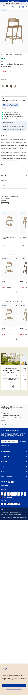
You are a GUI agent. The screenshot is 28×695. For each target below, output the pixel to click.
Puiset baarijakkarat (5, 202)
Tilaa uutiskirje (22, 441)
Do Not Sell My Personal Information (8, 512)
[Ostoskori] (23, 7)
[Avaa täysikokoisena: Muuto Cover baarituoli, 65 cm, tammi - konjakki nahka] (14, 31)
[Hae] (13, 7)
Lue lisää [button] (4, 108)
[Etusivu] (1, 54)
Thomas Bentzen (4, 68)
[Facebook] (5, 482)
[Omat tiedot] (16, 7)
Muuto (2, 61)
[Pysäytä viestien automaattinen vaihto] (26, 1)
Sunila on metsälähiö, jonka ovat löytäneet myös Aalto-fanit (10, 370)
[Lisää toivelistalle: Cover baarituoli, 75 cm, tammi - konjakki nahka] (16, 213)
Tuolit (11, 54)
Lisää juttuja (14, 394)
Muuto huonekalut (5, 198)
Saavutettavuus (19, 514)
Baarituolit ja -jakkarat (18, 54)
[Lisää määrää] (7, 93)
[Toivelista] (19, 7)
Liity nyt (16, 105)
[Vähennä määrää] (2, 93)
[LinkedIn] (12, 482)
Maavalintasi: (4, 445)
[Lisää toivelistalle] (25, 11)
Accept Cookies (14, 685)
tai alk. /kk (5, 79)
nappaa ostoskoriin (15, 128)
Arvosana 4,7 (17, 1)
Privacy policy (12, 681)
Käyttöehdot (18, 512)
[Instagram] (2, 482)
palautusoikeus (16, 114)
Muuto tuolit (3, 200)
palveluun (23, 118)
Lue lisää (3, 420)
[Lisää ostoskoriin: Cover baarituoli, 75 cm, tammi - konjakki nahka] (16, 246)
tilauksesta (20, 116)
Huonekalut (6, 54)
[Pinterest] (9, 482)
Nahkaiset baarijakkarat (6, 203)
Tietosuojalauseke (4, 514)
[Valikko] (26, 7)
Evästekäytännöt (12, 514)
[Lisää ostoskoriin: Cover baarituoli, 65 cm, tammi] (16, 291)
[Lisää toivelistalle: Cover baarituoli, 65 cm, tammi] (16, 258)
